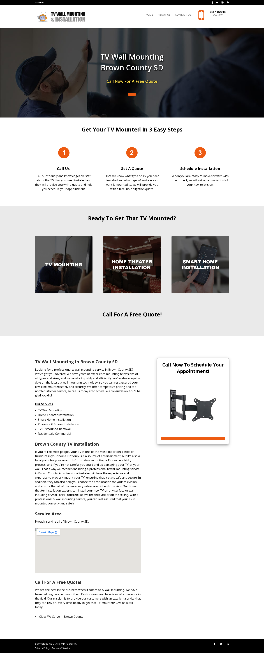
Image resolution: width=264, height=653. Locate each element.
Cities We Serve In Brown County (61, 617)
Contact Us (183, 14)
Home (149, 14)
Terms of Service (61, 648)
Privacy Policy (42, 648)
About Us (164, 14)
